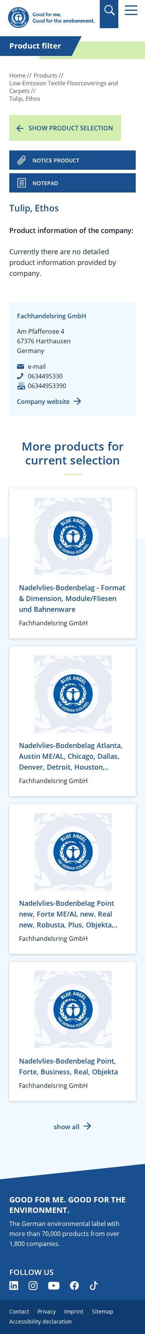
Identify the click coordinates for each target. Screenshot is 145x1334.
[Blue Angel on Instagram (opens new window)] (33, 1285)
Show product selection (71, 128)
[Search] (109, 10)
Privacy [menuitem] (47, 1311)
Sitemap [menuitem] (102, 1311)
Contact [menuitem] (19, 1311)
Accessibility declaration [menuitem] (40, 1321)
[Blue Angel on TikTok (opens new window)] (93, 1285)
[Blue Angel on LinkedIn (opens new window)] (13, 1285)
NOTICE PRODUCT (55, 160)
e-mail (37, 366)
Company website (43, 401)
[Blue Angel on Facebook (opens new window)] (74, 1285)
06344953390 (47, 386)
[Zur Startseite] (51, 18)
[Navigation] (131, 10)
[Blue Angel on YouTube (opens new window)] (54, 1285)
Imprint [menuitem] (74, 1311)
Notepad (45, 183)
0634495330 (45, 376)
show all (67, 1126)
